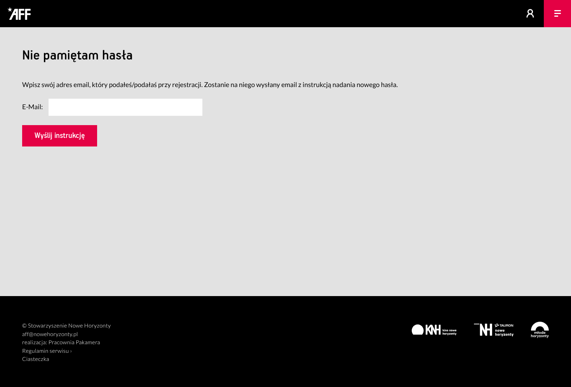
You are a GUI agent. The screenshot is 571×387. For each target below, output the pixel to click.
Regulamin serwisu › (47, 351)
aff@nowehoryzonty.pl (50, 334)
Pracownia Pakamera (74, 342)
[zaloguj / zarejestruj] (530, 13)
